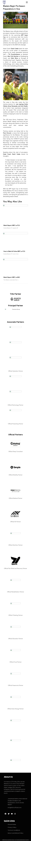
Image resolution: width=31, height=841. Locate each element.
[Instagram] (15, 813)
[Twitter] (8, 813)
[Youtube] (11, 813)
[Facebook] (5, 813)
